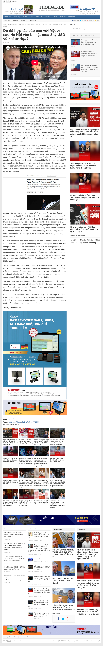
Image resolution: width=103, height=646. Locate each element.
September (14, 24)
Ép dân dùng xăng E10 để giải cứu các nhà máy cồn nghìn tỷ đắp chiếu (41, 615)
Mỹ (27, 422)
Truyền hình (58, 529)
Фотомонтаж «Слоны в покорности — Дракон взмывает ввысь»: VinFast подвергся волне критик (14, 578)
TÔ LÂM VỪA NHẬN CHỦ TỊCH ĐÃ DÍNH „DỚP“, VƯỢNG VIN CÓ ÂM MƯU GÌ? (63, 553)
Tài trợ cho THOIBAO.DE (67, 16)
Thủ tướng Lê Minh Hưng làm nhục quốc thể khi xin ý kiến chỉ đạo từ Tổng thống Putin (83, 165)
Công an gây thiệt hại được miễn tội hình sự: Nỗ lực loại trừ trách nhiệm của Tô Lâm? (39, 603)
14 (19, 24)
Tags (92, 35)
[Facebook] (59, 619)
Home (4, 24)
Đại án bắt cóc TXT (87, 9)
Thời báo (9, 640)
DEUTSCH (15, 20)
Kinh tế (24, 16)
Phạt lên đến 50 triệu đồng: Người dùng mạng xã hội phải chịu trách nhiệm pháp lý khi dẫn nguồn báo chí (84, 133)
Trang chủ (8, 16)
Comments (86, 35)
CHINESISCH (32, 20)
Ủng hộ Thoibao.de (39, 559)
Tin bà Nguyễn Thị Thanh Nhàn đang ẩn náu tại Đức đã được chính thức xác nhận (38, 535)
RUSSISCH (23, 20)
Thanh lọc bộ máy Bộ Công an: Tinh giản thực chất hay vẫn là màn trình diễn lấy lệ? (39, 579)
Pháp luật (39, 16)
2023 (8, 24)
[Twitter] (63, 619)
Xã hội (31, 16)
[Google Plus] (69, 619)
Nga (30, 422)
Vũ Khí (36, 422)
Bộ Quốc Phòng (14, 422)
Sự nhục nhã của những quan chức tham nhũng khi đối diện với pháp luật (84, 197)
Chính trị (17, 16)
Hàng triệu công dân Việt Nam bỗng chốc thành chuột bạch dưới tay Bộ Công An (84, 229)
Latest (73, 35)
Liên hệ (55, 16)
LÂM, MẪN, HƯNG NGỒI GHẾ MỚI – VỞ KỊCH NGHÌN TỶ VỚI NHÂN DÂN (64, 607)
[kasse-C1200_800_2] (35, 399)
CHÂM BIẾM (74, 104)
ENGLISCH (7, 20)
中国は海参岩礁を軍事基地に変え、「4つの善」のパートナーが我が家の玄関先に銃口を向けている (15, 558)
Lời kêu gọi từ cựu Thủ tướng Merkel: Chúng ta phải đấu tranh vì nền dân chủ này (14, 535)
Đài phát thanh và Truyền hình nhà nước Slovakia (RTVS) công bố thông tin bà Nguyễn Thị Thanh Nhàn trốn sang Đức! (39, 548)
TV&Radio (47, 16)
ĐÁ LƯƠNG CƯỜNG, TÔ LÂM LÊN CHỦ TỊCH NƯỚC (63, 581)
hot (23, 422)
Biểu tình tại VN (17, 9)
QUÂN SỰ (35, 637)
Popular (79, 35)
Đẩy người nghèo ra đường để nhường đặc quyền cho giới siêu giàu (42, 567)
